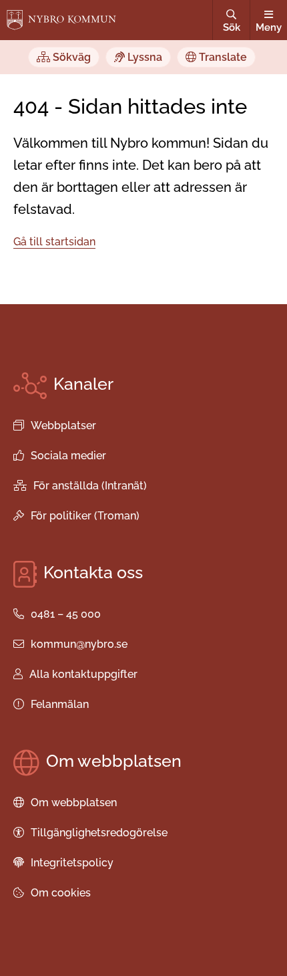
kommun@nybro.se (79, 644)
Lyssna (143, 57)
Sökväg (70, 57)
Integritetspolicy (72, 862)
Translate (221, 57)
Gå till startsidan (54, 241)
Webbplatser (63, 425)
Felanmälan (60, 704)
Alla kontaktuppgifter (83, 674)
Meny (269, 27)
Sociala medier (68, 455)
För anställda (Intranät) (90, 485)
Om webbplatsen (74, 802)
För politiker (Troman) (85, 515)
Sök (231, 27)
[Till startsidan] (61, 20)
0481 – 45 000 (66, 614)
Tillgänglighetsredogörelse (99, 832)
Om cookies (61, 892)
